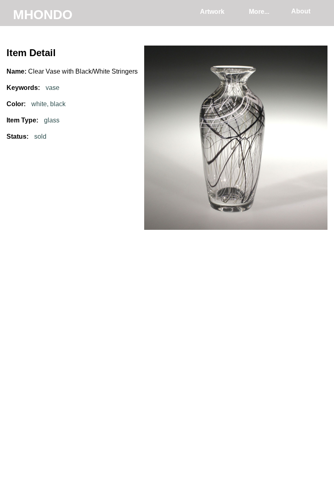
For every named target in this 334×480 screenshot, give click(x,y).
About (300, 11)
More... (259, 11)
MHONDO (43, 14)
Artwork (212, 11)
